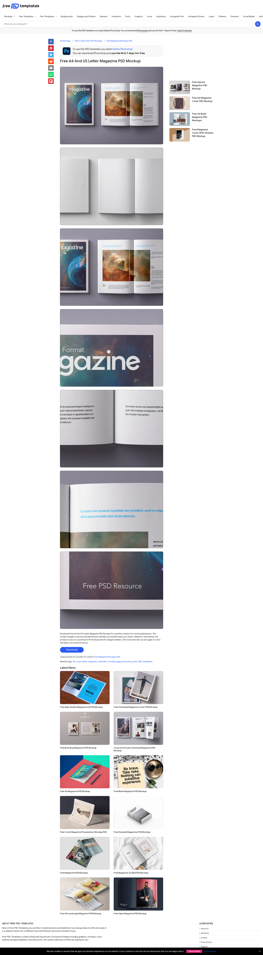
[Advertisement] (192, 56)
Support (204, 947)
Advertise (205, 933)
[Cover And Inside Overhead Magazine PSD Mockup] (138, 728)
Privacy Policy (206, 942)
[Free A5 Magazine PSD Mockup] (85, 771)
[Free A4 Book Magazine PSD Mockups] (179, 119)
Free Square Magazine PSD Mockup (199, 85)
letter (84, 661)
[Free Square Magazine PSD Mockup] (179, 87)
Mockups (8, 16)
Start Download (184, 30)
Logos (211, 16)
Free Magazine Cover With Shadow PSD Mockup (202, 133)
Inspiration (161, 16)
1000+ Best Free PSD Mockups (88, 41)
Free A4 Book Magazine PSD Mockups (199, 117)
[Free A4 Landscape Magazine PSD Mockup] (85, 894)
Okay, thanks (194, 951)
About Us (204, 929)
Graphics (139, 16)
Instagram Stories (196, 16)
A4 (74, 661)
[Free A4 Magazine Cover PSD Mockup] (179, 103)
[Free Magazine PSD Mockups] (85, 853)
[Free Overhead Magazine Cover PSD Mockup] (138, 687)
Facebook (116, 16)
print (135, 661)
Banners (103, 16)
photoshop (127, 661)
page (118, 661)
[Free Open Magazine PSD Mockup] (138, 894)
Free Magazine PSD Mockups (74, 873)
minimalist (102, 661)
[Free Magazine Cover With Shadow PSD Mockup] (179, 135)
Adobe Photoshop (122, 49)
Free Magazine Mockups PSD (119, 41)
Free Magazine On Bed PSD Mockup (131, 873)
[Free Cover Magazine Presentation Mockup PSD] (85, 812)
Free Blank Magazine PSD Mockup (130, 791)
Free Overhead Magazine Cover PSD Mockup (135, 707)
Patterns (222, 16)
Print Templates (47, 16)
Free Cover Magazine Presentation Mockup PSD (83, 832)
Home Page (65, 41)
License (204, 938)
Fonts (127, 16)
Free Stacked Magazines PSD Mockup (132, 832)
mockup (111, 661)
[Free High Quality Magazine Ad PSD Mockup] (85, 687)
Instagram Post (177, 16)
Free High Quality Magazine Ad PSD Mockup (81, 707)
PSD (140, 661)
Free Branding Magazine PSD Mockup (78, 748)
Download (72, 649)
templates (147, 661)
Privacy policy (210, 951)
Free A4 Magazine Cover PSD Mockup (202, 100)
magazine (92, 661)
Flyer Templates (26, 16)
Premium (235, 16)
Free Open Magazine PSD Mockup (130, 913)
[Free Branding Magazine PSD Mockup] (85, 728)
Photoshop (143, 30)
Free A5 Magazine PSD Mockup (75, 791)
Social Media (249, 16)
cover (78, 661)
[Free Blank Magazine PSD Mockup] (138, 771)
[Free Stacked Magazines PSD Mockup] (138, 812)
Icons (149, 16)
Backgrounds (67, 16)
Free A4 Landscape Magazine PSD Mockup (80, 913)
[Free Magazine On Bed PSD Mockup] (138, 853)
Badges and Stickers (86, 16)
